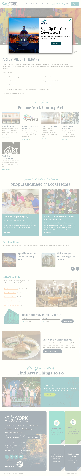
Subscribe (55, 43)
